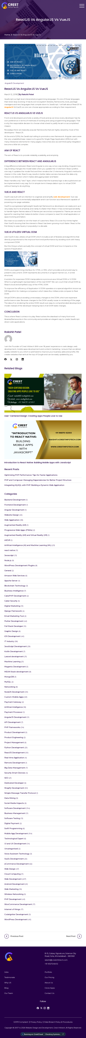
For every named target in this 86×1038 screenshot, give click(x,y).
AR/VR (7, 540)
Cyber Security (10, 601)
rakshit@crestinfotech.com (56, 960)
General (7, 571)
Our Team (8, 993)
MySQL (7, 682)
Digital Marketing (12, 606)
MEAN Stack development (16, 672)
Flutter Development (13, 621)
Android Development (14, 884)
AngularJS (8, 107)
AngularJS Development (14, 83)
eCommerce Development (16, 864)
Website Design (11, 515)
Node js (7, 560)
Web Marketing (11, 889)
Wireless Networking (13, 894)
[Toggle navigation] (81, 5)
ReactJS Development (14, 753)
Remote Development (14, 763)
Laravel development (14, 656)
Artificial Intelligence (13, 707)
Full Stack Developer (13, 626)
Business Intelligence (14, 591)
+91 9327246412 (51, 964)
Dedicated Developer (14, 783)
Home (7, 35)
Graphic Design (11, 631)
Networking (9, 687)
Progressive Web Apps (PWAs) (18, 530)
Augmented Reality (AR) (15, 525)
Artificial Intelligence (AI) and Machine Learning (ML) (27, 545)
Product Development (14, 732)
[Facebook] (38, 1008)
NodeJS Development (14, 692)
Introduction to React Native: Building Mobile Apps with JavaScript (37, 462)
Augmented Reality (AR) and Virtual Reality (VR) (25, 535)
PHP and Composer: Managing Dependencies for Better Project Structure (37, 480)
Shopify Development (14, 788)
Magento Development (15, 667)
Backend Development (14, 500)
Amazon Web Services (14, 576)
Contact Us (49, 993)
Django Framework (13, 611)
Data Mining (9, 798)
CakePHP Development (15, 596)
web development (61, 197)
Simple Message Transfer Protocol (20, 793)
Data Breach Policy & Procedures (58, 1022)
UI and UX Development (15, 844)
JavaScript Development (15, 646)
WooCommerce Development (18, 904)
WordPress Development (16, 919)
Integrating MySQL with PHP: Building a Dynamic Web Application (34, 485)
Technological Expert (14, 839)
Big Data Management (14, 768)
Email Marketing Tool (14, 616)
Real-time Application (14, 758)
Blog (6, 988)
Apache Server (10, 581)
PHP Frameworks (12, 727)
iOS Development (12, 636)
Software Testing (12, 818)
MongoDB (9, 677)
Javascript (9, 555)
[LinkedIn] (48, 1008)
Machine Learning (12, 662)
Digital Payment (11, 823)
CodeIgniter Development (16, 914)
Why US (7, 983)
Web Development (13, 879)
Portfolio (48, 972)
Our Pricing (49, 977)
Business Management (14, 813)
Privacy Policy (36, 1022)
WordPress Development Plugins (19, 565)
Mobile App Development (16, 833)
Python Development (14, 748)
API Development (12, 722)
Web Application (11, 520)
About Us (49, 983)
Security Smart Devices (14, 773)
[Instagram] (45, 1008)
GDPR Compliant (21, 1022)
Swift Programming (13, 828)
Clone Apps (50, 988)
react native (9, 550)
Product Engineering (13, 737)
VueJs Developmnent (14, 859)
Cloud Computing (12, 874)
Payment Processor (13, 712)
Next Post (70, 936)
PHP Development (13, 899)
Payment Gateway (12, 702)
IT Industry (9, 641)
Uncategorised (11, 849)
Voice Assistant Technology (16, 854)
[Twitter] (41, 1008)
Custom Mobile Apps (14, 697)
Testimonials (9, 977)
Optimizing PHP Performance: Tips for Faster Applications (30, 475)
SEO (6, 778)
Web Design (9, 869)
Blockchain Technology (14, 586)
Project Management (14, 742)
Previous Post (17, 936)
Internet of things (12, 909)
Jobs (6, 972)
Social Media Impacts (14, 803)
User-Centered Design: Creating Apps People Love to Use (33, 415)
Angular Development (14, 510)
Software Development (15, 808)
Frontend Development (15, 505)
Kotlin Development (13, 651)
